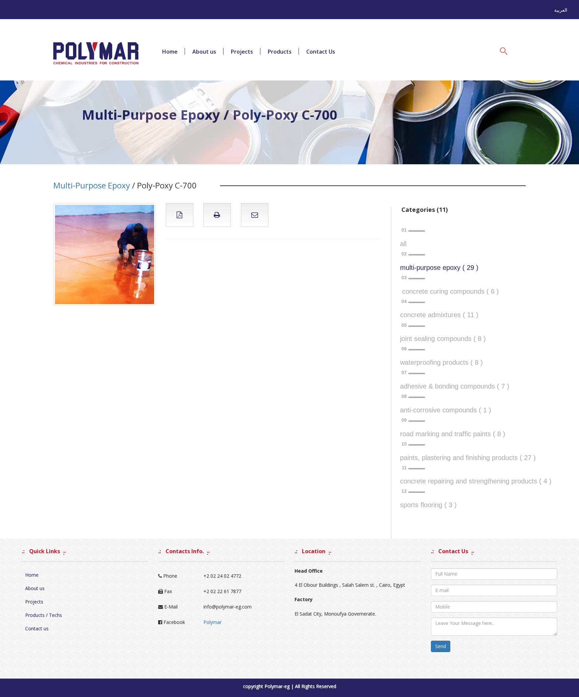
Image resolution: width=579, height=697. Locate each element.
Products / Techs (43, 615)
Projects (242, 51)
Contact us (37, 628)
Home (170, 51)
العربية (560, 10)
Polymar (212, 622)
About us (204, 51)
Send (440, 646)
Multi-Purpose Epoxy (91, 185)
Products (280, 51)
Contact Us (320, 51)
